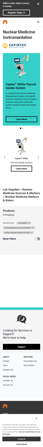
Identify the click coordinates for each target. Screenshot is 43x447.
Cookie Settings (21, 444)
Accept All (21, 439)
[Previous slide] (5, 157)
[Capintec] (14, 45)
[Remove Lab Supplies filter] (29, 223)
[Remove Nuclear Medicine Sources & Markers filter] (33, 228)
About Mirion (29, 365)
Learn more (21, 168)
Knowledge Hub (30, 361)
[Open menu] (38, 22)
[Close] (36, 418)
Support (21, 347)
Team (5, 365)
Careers (6, 361)
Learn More (21, 119)
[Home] (5, 22)
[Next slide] (38, 157)
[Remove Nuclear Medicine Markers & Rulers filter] (32, 233)
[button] (20, 128)
